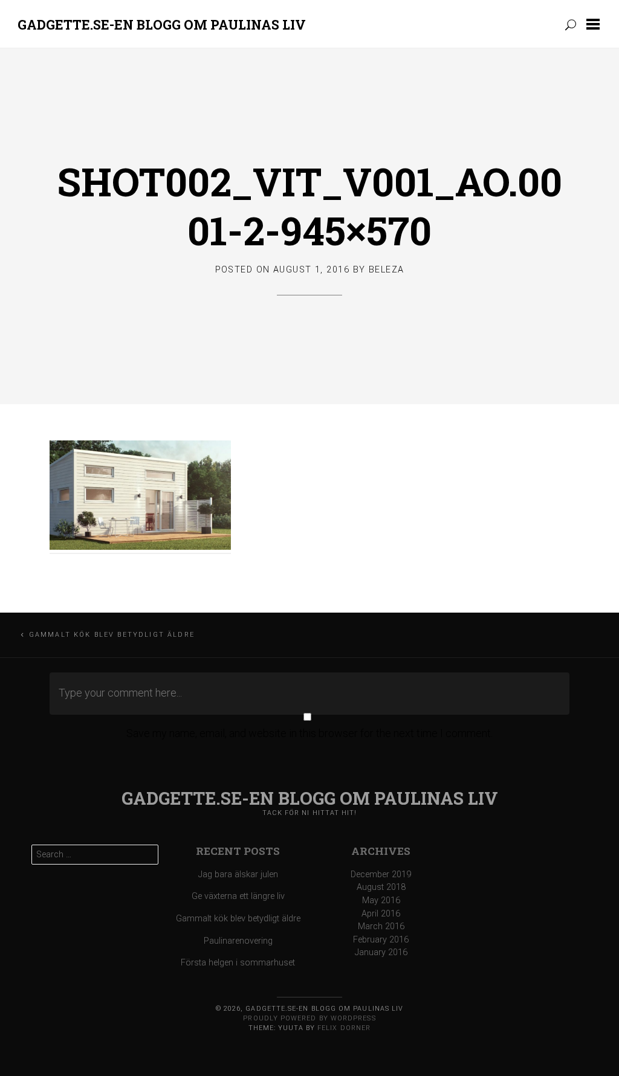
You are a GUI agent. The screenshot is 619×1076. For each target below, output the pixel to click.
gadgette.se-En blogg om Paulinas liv (162, 24)
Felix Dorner (344, 1028)
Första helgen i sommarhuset (238, 963)
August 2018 (381, 887)
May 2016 (381, 900)
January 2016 (381, 952)
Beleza (386, 270)
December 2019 (381, 874)
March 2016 (381, 926)
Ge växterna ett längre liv (238, 896)
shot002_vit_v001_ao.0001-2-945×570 (309, 205)
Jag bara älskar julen (238, 874)
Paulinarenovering (238, 941)
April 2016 (380, 914)
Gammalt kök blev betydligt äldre (112, 635)
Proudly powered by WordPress (309, 1018)
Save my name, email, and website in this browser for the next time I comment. (309, 733)
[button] (595, 24)
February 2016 (381, 940)
